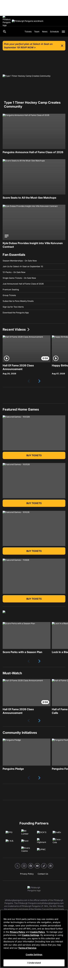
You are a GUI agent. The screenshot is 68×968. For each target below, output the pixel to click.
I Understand (34, 962)
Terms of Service (27, 948)
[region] (34, 939)
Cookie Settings (30, 935)
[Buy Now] (34, 176)
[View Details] (34, 131)
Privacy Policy (17, 932)
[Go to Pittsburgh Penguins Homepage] (7, 21)
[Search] (5, 32)
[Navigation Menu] (63, 32)
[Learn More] (27, 635)
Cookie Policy (37, 932)
